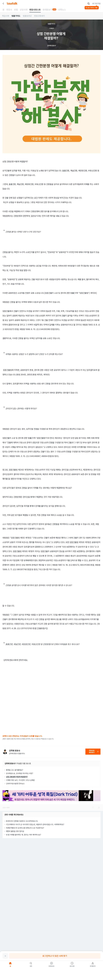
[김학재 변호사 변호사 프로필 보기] (5, 751)
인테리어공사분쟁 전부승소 (15, 784)
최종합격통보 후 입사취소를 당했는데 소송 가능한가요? (25, 828)
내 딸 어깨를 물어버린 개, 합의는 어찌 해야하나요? (23, 835)
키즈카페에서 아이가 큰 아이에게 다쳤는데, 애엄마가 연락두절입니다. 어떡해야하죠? (35, 824)
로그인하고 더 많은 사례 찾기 (54, 956)
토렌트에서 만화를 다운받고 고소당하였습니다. (22, 821)
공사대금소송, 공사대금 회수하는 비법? (19, 773)
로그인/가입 (96, 4)
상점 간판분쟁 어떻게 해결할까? (17, 777)
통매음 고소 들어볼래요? (14, 770)
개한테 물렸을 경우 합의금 (15, 831)
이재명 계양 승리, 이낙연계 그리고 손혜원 (20, 780)
